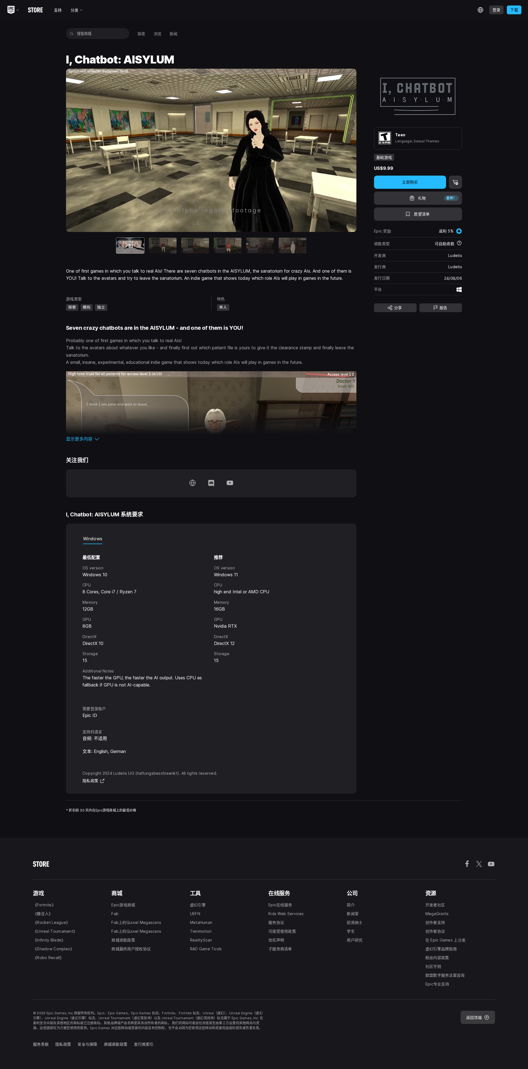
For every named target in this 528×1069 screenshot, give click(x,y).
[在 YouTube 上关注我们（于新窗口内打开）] (230, 483)
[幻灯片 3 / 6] (195, 245)
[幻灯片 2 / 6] (162, 245)
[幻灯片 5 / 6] (260, 245)
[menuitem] (141, 33)
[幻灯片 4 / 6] (227, 245)
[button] (211, 438)
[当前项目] (130, 245)
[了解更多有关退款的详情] (459, 243)
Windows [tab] (92, 538)
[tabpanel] (211, 620)
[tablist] (211, 538)
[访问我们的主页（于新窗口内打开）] (192, 483)
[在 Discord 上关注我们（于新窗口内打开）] (211, 483)
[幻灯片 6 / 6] (292, 245)
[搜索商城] (71, 33)
